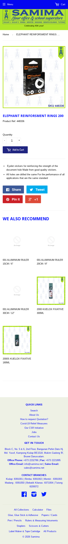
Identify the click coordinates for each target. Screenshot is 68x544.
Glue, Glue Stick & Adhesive (23, 515)
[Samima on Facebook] (24, 495)
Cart (62, 4)
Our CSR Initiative (34, 427)
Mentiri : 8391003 (53, 479)
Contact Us (34, 436)
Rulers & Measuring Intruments (41, 520)
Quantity (7, 134)
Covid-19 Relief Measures (34, 423)
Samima (35, 536)
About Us (34, 415)
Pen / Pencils (15, 520)
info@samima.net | (34, 464)
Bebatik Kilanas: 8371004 (40, 482)
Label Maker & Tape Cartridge (24, 531)
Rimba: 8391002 (33, 479)
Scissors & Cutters (39, 526)
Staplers (21, 526)
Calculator (37, 509)
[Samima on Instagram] (34, 495)
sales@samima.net (34, 467)
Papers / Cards (49, 515)
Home (6, 34)
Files (48, 509)
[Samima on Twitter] (44, 495)
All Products (50, 531)
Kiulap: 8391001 (15, 479)
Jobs (34, 432)
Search (34, 410)
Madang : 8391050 (14, 482)
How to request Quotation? (34, 419)
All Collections (21, 509)
